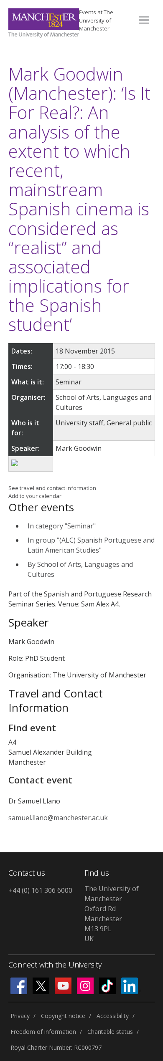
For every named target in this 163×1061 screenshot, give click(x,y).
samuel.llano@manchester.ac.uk (58, 817)
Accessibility (113, 1016)
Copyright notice (63, 1016)
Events (96, 20)
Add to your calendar (34, 496)
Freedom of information (43, 1032)
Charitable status (110, 1032)
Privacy (20, 1016)
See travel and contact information (52, 488)
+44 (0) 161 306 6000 (40, 890)
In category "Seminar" (62, 525)
